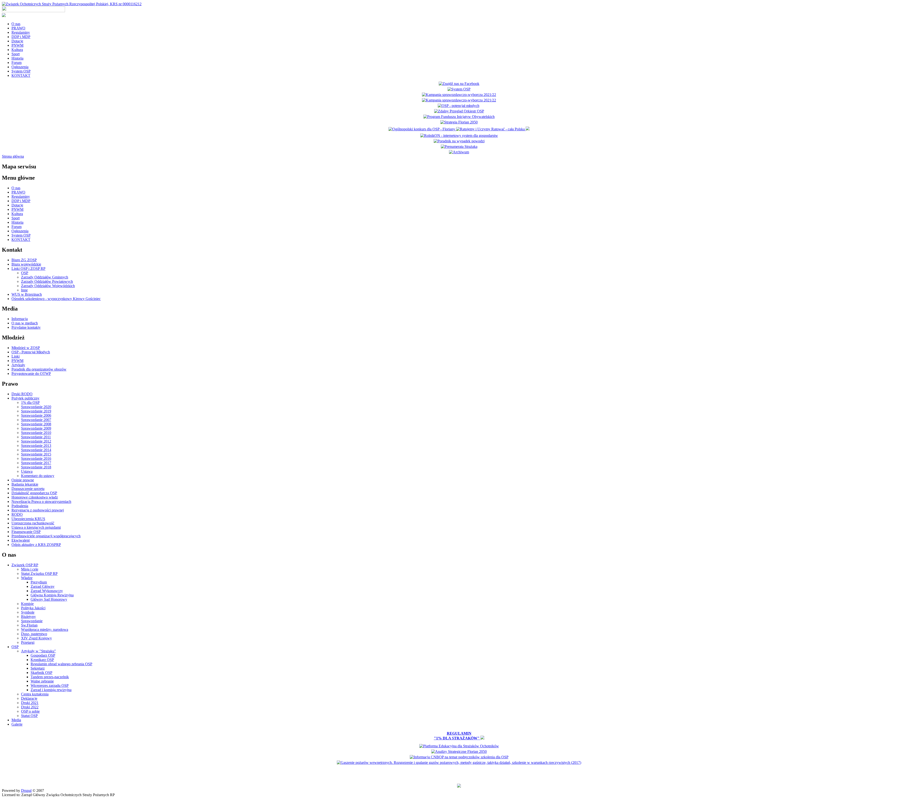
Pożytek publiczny (25, 398)
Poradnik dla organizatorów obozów (38, 369)
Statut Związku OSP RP (39, 574)
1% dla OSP (30, 402)
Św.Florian (29, 625)
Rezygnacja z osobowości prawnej (37, 510)
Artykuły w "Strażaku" (38, 651)
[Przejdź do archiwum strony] (459, 152)
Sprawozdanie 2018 (36, 467)
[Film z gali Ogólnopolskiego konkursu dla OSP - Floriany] (422, 129)
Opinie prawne (22, 480)
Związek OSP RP (24, 565)
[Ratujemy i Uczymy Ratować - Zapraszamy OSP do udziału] (491, 129)
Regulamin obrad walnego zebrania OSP (61, 664)
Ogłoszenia (19, 67)
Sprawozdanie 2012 (36, 441)
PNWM (17, 45)
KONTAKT (20, 75)
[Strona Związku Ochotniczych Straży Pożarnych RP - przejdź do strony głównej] (72, 4)
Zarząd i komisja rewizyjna (51, 690)
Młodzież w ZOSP (25, 348)
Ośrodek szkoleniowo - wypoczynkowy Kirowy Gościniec (56, 299)
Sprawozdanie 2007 (36, 420)
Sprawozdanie (32, 621)
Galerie (16, 724)
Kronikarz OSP (42, 660)
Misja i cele (29, 569)
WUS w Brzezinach (26, 294)
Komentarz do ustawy (37, 476)
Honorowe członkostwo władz (34, 497)
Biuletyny (28, 617)
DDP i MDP (20, 37)
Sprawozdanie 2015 (36, 454)
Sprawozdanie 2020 (36, 407)
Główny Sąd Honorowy (49, 599)
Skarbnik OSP (41, 673)
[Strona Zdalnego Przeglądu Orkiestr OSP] (459, 111)
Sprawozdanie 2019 (36, 411)
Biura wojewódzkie (26, 264)
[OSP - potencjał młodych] (459, 106)
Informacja (19, 319)
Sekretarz (38, 668)
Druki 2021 (29, 703)
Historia (17, 58)
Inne (24, 290)
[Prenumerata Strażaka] (459, 146)
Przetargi (27, 642)
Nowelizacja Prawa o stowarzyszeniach (41, 501)
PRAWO (18, 28)
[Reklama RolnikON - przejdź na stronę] (459, 135)
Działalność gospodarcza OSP (34, 493)
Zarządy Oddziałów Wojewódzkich (48, 286)
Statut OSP (29, 716)
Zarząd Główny (43, 586)
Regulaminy (20, 32)
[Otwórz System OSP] (459, 89)
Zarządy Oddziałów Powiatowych (47, 281)
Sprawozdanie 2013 (36, 446)
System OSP (21, 71)
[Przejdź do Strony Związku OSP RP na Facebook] (459, 84)
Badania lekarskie (24, 484)
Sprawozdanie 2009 (36, 428)
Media (16, 720)
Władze (27, 578)
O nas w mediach (24, 323)
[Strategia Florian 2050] (459, 122)
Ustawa (27, 471)
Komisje (27, 604)
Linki (15, 356)
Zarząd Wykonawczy (47, 591)
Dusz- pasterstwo (34, 634)
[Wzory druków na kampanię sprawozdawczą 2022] (459, 95)
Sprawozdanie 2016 (36, 458)
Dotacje (17, 41)
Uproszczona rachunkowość (32, 523)
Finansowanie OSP (26, 532)
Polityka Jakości (33, 608)
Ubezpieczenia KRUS (28, 519)
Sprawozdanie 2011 (36, 437)
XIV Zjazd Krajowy (36, 638)
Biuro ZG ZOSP (24, 260)
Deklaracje (29, 698)
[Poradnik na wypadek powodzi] (459, 141)
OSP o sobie (30, 711)
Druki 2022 (29, 707)
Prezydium (39, 582)
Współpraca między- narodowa (44, 629)
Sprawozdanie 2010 (36, 433)
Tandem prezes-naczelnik (50, 677)
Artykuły (18, 365)
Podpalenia (19, 506)
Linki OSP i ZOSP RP (28, 268)
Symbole (27, 612)
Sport (15, 54)
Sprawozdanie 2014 (36, 450)
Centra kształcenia (35, 694)
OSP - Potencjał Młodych (30, 352)
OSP (24, 273)
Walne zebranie (42, 681)
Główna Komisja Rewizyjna (52, 595)
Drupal (26, 790)
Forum (16, 63)
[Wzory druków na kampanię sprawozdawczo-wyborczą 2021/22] (459, 100)
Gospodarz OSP (43, 655)
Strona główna (13, 156)
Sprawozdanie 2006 (36, 415)
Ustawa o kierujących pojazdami (36, 527)
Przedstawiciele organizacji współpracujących (46, 536)
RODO (17, 514)
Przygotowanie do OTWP (31, 374)
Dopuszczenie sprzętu (27, 489)
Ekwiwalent (20, 540)
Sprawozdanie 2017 (36, 463)
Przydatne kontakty (26, 327)
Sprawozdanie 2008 (36, 424)
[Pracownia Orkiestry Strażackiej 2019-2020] (459, 117)
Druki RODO (22, 394)
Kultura (17, 50)
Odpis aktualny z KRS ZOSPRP (36, 545)
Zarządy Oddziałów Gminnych (44, 277)
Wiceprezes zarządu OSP (50, 685)
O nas (15, 24)
